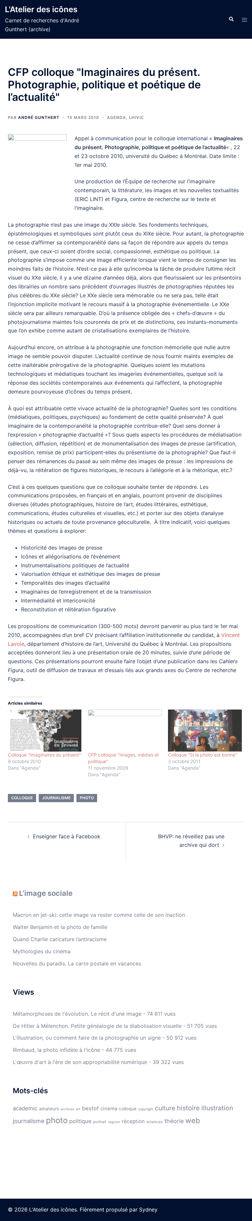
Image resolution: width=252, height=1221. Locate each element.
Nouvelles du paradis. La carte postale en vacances (77, 963)
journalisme (56, 797)
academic (25, 1108)
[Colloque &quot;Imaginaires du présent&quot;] (44, 731)
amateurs (49, 1108)
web (192, 1120)
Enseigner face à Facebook (66, 836)
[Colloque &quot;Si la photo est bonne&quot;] (205, 731)
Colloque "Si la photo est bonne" (202, 754)
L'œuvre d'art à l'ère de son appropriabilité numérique (80, 1062)
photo (87, 797)
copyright (145, 1109)
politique (80, 1121)
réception (133, 1121)
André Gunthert (38, 117)
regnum (114, 1122)
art (78, 1109)
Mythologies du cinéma (42, 951)
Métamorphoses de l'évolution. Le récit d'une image (77, 1013)
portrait (99, 1121)
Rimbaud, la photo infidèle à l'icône (56, 1050)
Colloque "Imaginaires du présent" (44, 754)
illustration (217, 1108)
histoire (188, 1108)
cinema (108, 1109)
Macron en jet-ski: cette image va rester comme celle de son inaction (99, 915)
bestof (90, 1108)
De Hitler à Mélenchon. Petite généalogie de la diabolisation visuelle (97, 1026)
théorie (174, 1121)
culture (165, 1108)
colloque (22, 797)
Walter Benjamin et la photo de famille (60, 927)
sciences (154, 1121)
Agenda (116, 117)
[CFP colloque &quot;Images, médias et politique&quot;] (124, 731)
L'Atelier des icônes (41, 9)
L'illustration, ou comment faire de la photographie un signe (87, 1037)
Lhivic (136, 117)
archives (67, 1109)
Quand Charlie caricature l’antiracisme (60, 939)
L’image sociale (46, 893)
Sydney (148, 1209)
